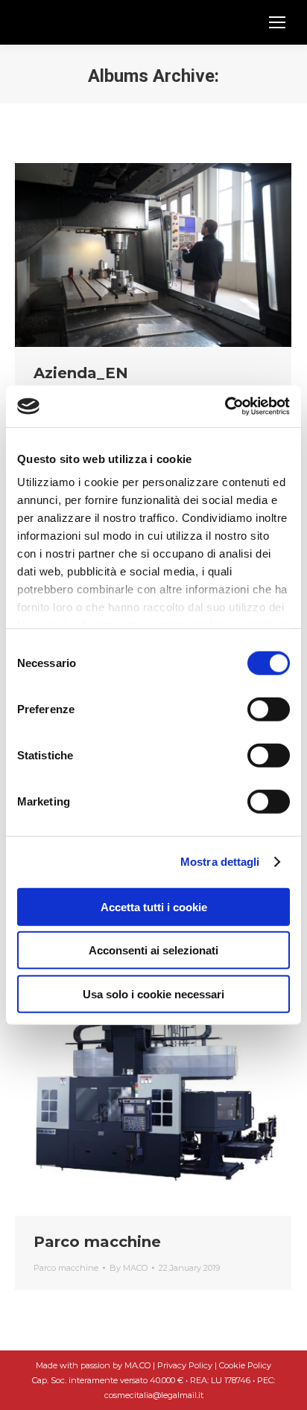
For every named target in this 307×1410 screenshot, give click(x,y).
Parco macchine (97, 1242)
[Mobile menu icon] (277, 22)
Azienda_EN (81, 373)
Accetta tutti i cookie (154, 906)
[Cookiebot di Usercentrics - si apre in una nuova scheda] (224, 406)
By (129, 1268)
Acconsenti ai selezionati (153, 950)
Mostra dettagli (220, 861)
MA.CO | (140, 1365)
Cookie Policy (245, 1365)
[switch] (268, 709)
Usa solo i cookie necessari (153, 993)
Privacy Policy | (188, 1365)
